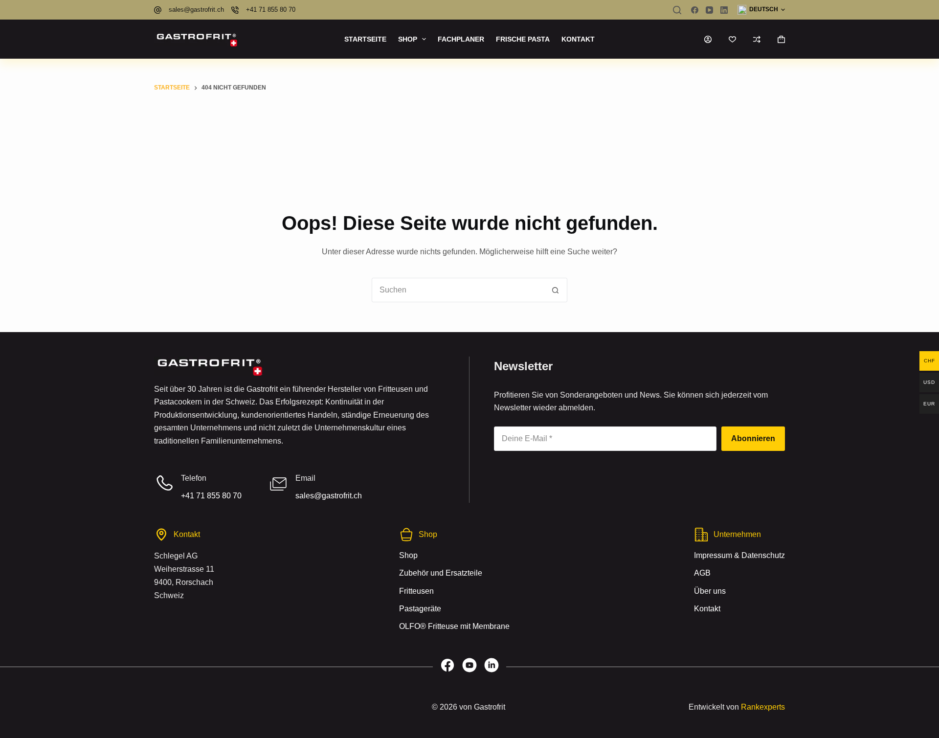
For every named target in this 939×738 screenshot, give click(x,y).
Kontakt (578, 39)
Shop (407, 39)
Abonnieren (753, 438)
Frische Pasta (523, 39)
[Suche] (677, 10)
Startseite (365, 39)
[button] (761, 10)
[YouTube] (709, 10)
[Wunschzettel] (732, 39)
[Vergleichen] (756, 39)
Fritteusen (416, 590)
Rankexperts (763, 707)
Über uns (710, 590)
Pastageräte (420, 608)
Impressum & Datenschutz (739, 555)
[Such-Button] (555, 290)
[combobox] (457, 290)
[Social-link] (447, 666)
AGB (702, 573)
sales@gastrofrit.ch (196, 9)
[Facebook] (694, 10)
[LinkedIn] (724, 10)
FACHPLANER (461, 39)
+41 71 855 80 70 (270, 9)
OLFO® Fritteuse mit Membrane (454, 626)
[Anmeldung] (708, 39)
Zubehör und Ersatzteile (440, 573)
